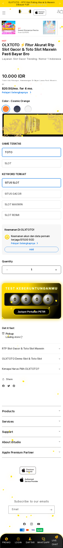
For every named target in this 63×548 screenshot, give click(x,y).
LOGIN (18, 542)
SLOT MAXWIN (13, 204)
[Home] (25, 11)
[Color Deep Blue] (17, 109)
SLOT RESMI (12, 215)
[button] (4, 13)
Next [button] (60, 3)
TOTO (8, 152)
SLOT (8, 163)
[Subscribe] (50, 510)
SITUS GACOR (13, 193)
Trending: (32, 58)
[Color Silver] (28, 109)
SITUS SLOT (12, 182)
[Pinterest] (14, 386)
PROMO (6, 542)
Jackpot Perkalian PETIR (31, 311)
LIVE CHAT (55, 542)
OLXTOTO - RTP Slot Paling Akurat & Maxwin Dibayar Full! (31, 3)
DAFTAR (30, 542)
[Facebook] (4, 386)
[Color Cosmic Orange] (6, 109)
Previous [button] (3, 3)
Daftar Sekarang (38, 5)
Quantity (7, 261)
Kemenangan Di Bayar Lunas (32, 80)
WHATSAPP (43, 542)
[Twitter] (9, 386)
